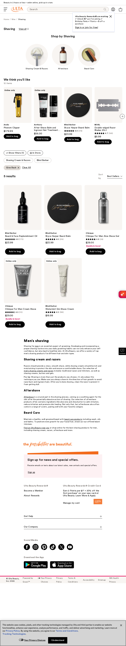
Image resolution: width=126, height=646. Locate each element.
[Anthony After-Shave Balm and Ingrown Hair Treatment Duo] (48, 111)
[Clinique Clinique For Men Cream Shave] (22, 289)
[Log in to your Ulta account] (113, 9)
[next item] (122, 116)
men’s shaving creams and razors (38, 371)
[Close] (121, 625)
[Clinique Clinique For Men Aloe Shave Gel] (103, 216)
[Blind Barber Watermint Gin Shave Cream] (63, 287)
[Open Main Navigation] (5, 9)
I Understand (57, 640)
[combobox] (114, 176)
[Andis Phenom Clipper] (18, 110)
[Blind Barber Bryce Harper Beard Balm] (78, 111)
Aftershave (29, 397)
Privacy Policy (13, 631)
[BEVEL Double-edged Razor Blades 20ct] (108, 112)
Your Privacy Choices (34, 640)
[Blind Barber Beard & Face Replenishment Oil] (22, 214)
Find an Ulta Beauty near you (36, 428)
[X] (110, 16)
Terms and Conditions (67, 631)
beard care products (73, 419)
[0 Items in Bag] (120, 9)
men (37, 346)
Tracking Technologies (14, 634)
